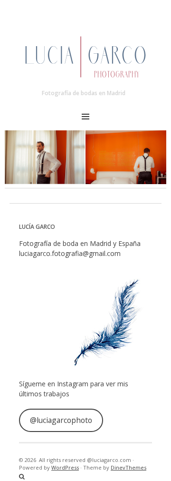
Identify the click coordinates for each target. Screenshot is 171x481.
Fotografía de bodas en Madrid (83, 93)
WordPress (65, 467)
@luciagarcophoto (61, 420)
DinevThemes (128, 467)
